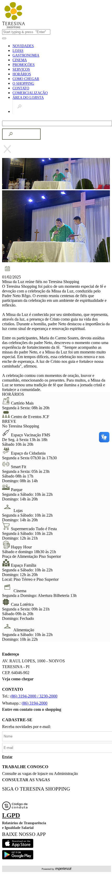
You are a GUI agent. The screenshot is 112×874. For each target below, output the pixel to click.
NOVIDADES (23, 46)
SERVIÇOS (21, 69)
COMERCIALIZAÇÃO (30, 93)
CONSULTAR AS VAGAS (26, 780)
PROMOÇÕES (24, 65)
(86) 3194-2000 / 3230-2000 (33, 696)
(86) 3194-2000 (34, 703)
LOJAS (18, 51)
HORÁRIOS (22, 74)
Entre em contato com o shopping (31, 709)
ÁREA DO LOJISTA (28, 98)
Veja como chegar (18, 679)
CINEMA (20, 60)
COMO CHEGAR (26, 79)
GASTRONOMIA (26, 55)
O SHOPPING (23, 83)
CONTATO (21, 88)
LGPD (11, 815)
